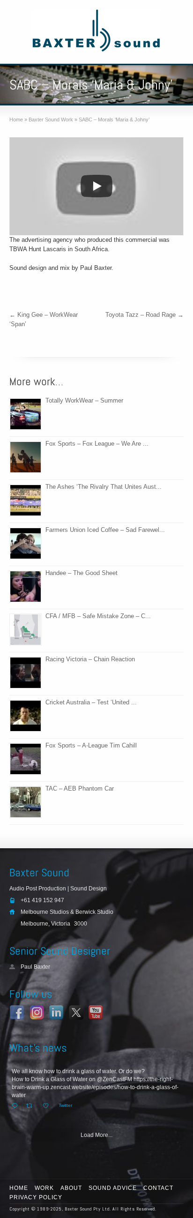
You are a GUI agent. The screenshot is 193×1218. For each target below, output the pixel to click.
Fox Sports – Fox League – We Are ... (96, 443)
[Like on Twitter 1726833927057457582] (48, 1106)
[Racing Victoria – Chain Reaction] (25, 673)
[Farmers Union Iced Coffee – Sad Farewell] (25, 543)
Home (18, 1188)
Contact (158, 1188)
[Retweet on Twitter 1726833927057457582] (32, 1106)
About (71, 1188)
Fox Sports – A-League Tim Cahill (91, 745)
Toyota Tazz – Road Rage (144, 314)
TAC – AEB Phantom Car (79, 788)
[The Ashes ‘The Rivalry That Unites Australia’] (25, 500)
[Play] (96, 186)
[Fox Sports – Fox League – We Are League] (25, 457)
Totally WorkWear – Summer (84, 400)
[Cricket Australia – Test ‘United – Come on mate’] (25, 716)
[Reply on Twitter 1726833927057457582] (16, 1106)
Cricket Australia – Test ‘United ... (91, 702)
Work (44, 1188)
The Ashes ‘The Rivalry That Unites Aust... (103, 486)
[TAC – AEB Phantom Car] (25, 802)
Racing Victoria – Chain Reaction (90, 659)
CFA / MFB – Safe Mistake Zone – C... (98, 616)
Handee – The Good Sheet (81, 572)
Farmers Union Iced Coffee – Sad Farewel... (105, 529)
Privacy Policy (35, 1197)
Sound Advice (113, 1188)
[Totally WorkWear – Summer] (25, 414)
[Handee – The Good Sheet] (25, 586)
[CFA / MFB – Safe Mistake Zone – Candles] (25, 629)
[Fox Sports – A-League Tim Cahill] (25, 759)
